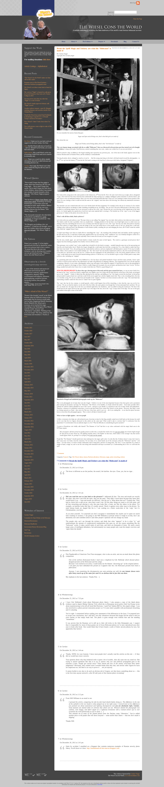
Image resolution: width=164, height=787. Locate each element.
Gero (25, 159)
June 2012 (27, 433)
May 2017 (27, 340)
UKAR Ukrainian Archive (31, 536)
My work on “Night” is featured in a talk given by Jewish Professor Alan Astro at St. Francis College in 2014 (37, 94)
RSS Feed (133, 3)
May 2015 (27, 379)
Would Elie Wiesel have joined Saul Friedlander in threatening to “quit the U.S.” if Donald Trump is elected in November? (37, 116)
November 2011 (29, 454)
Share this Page (137, 19)
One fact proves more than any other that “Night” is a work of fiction (35, 99)
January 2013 (28, 418)
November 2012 (29, 424)
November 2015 (29, 370)
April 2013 (27, 409)
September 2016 (29, 346)
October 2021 (28, 328)
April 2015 (27, 382)
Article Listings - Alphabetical (35, 66)
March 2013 (27, 412)
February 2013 (28, 415)
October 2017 (28, 334)
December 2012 (28, 421)
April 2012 (27, 439)
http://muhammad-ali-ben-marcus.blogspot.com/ (103, 748)
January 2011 (28, 484)
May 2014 (27, 391)
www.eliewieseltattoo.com (132, 775)
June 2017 (27, 337)
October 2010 (28, 493)
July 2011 (27, 466)
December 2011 (28, 451)
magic (107, 457)
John (25, 146)
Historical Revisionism (30, 521)
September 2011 (29, 460)
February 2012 (28, 445)
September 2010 (29, 496)
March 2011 (27, 478)
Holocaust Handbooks (30, 524)
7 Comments (60, 453)
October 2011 (28, 457)
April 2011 (27, 475)
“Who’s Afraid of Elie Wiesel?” (36, 291)
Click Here (99, 784)
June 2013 (27, 406)
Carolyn (26, 166)
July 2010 (27, 502)
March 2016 (27, 361)
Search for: (111, 12)
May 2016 (27, 355)
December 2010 (28, 487)
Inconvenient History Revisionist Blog (35, 527)
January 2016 (28, 364)
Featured (65, 457)
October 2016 (28, 343)
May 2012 (27, 436)
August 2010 (28, 499)
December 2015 (28, 367)
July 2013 (27, 403)
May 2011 (27, 472)
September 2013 (29, 400)
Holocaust (102, 457)
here (25, 316)
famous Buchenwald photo (91, 457)
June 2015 (27, 376)
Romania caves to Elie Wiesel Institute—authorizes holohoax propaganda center (35, 83)
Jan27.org (27, 530)
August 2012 (28, 430)
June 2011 (27, 469)
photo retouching (115, 457)
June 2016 (27, 352)
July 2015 (27, 373)
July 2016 (27, 349)
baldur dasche (28, 152)
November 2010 (29, 490)
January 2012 (28, 448)
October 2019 (28, 331)
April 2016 (27, 358)
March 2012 (27, 442)
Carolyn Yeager (28, 515)
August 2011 (28, 463)
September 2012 (29, 427)
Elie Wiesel (75, 457)
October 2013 (28, 397)
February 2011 (28, 481)
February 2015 (28, 385)
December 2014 (28, 388)
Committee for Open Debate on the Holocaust (37, 518)
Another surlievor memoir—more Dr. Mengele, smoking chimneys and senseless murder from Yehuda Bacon (37, 110)
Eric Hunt (27, 141)
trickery (123, 457)
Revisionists (27, 533)
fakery (81, 457)
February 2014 (28, 394)
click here (47, 60)
